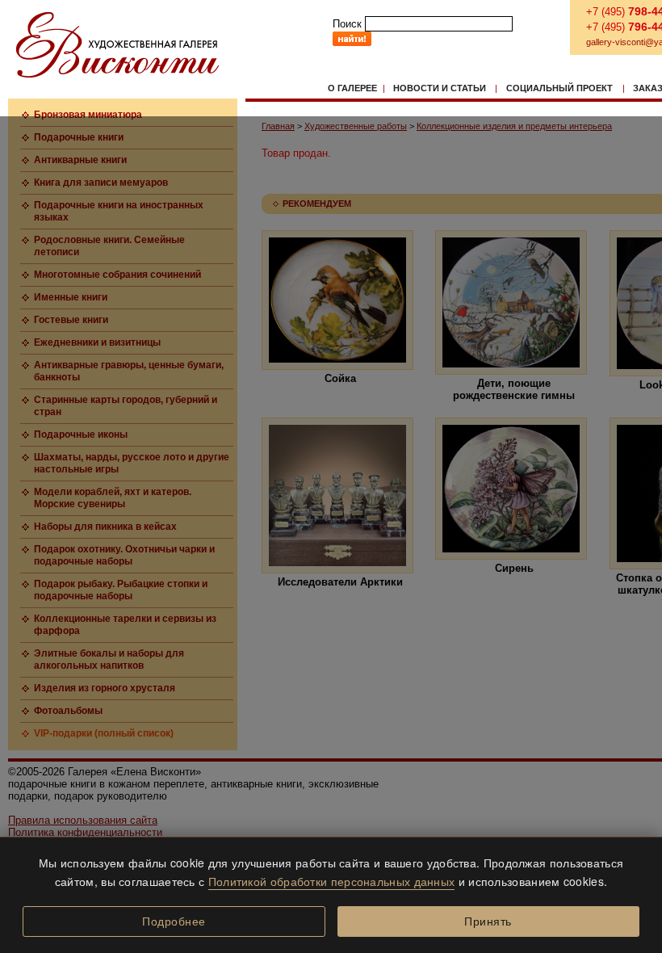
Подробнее (174, 921)
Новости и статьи (439, 88)
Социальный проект (559, 88)
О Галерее (352, 88)
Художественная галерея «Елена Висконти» (117, 45)
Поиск (347, 24)
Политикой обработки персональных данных (331, 881)
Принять (488, 921)
